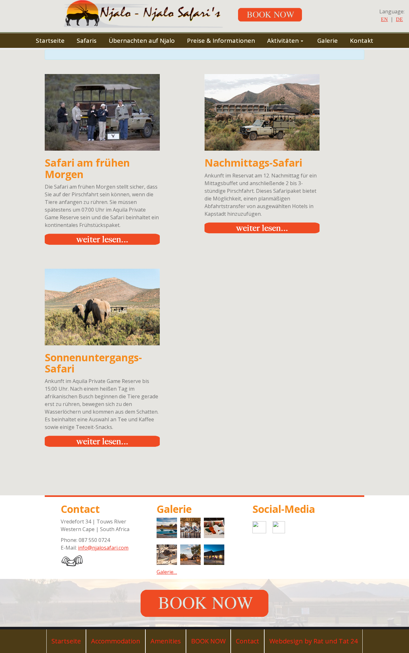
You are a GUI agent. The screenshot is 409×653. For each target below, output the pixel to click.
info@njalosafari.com (103, 547)
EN (384, 19)
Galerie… (167, 571)
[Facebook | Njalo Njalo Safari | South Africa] (294, 526)
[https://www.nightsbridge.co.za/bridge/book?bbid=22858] (275, 14)
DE (399, 19)
